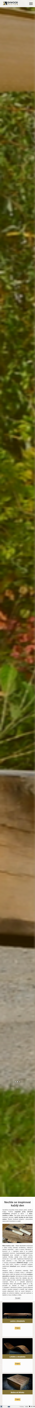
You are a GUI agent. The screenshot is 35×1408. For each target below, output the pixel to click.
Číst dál (17, 1298)
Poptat (17, 1328)
